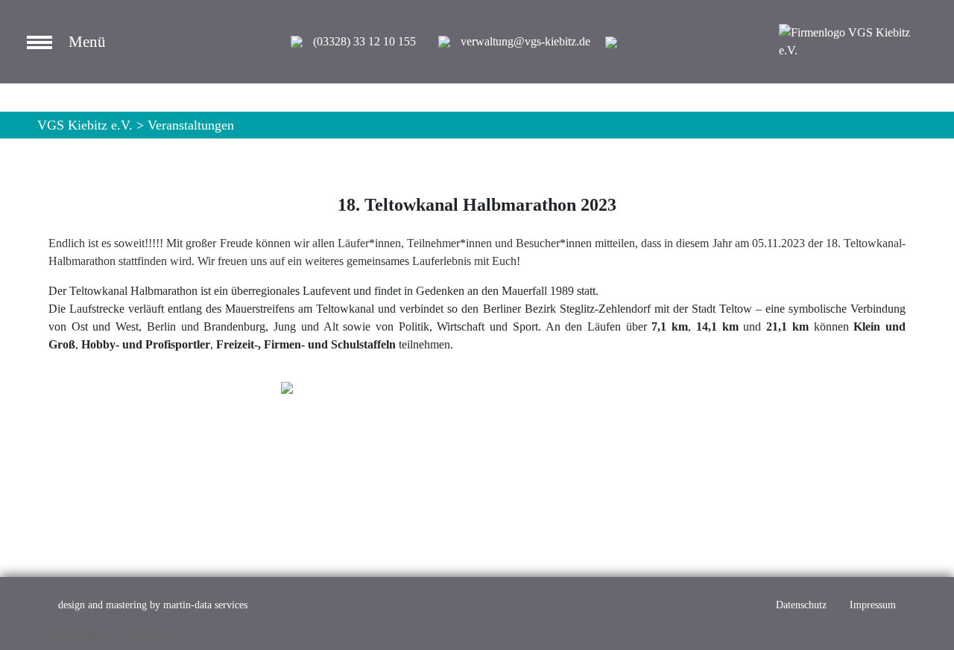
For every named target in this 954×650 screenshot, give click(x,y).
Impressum (873, 605)
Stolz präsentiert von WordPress (115, 636)
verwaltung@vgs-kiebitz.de (525, 41)
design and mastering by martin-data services (152, 605)
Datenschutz (801, 605)
